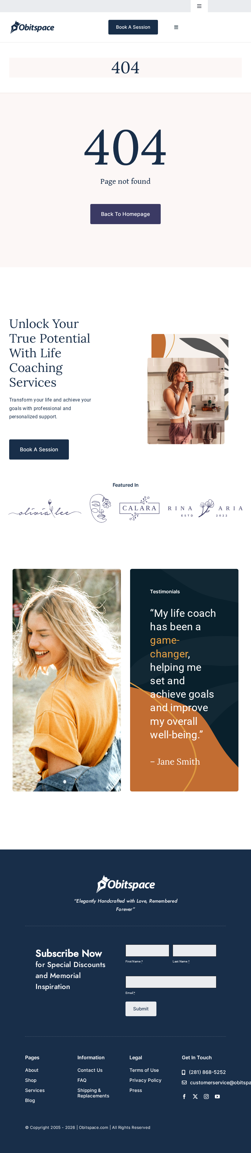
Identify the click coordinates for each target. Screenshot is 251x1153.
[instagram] (206, 1096)
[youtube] (217, 1096)
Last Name (181, 961)
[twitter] (195, 1096)
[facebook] (184, 1096)
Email (130, 993)
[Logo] (44, 501)
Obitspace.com (93, 1127)
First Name (134, 961)
